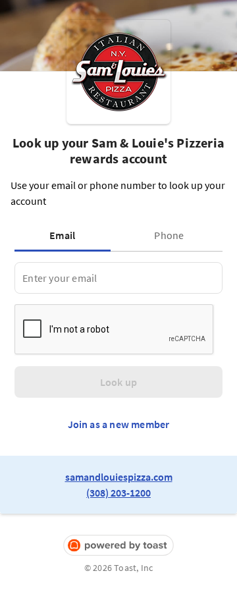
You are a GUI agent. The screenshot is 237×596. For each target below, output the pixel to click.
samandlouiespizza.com (118, 476)
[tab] (65, 235)
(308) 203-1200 (118, 492)
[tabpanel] (118, 278)
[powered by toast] (118, 545)
